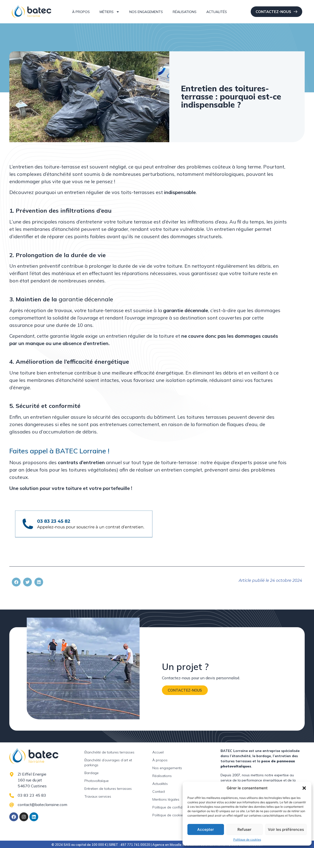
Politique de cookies (247, 839)
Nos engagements (146, 12)
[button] (304, 788)
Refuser (244, 829)
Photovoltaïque (96, 780)
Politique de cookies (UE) (172, 815)
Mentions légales (165, 799)
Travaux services (97, 796)
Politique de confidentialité (173, 807)
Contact (158, 791)
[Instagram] (23, 816)
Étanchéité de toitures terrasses (109, 752)
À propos (81, 12)
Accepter (205, 829)
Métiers (107, 12)
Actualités (216, 12)
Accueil (158, 752)
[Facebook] (13, 816)
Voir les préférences (286, 829)
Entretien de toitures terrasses (108, 788)
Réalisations (184, 12)
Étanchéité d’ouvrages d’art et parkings (108, 762)
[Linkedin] (33, 816)
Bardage (91, 773)
